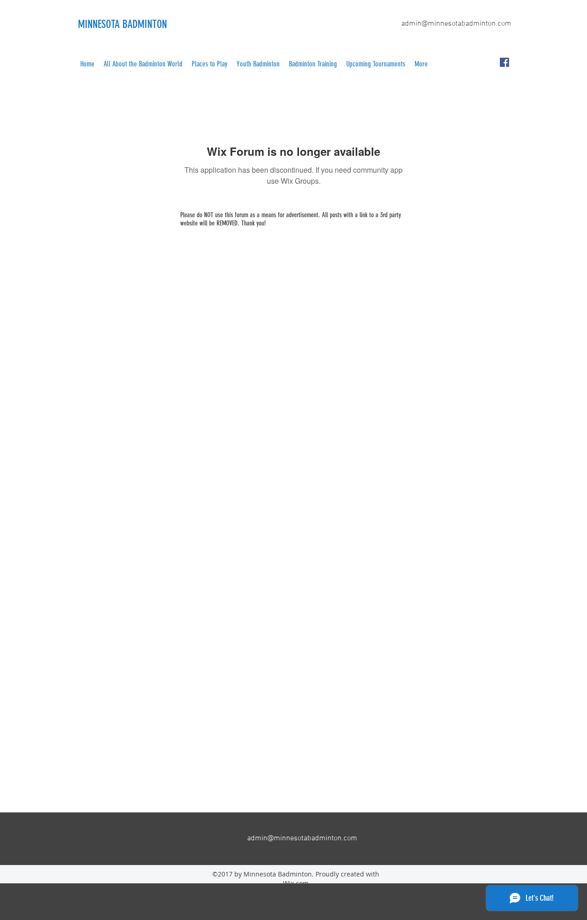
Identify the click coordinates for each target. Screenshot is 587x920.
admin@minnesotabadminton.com (456, 23)
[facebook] (504, 62)
